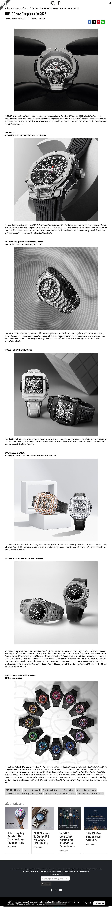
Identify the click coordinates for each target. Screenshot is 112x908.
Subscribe (46, 884)
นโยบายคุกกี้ (42, 904)
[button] (109, 3)
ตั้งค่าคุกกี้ (88, 903)
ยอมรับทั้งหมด (99, 903)
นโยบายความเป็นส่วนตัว (26, 904)
